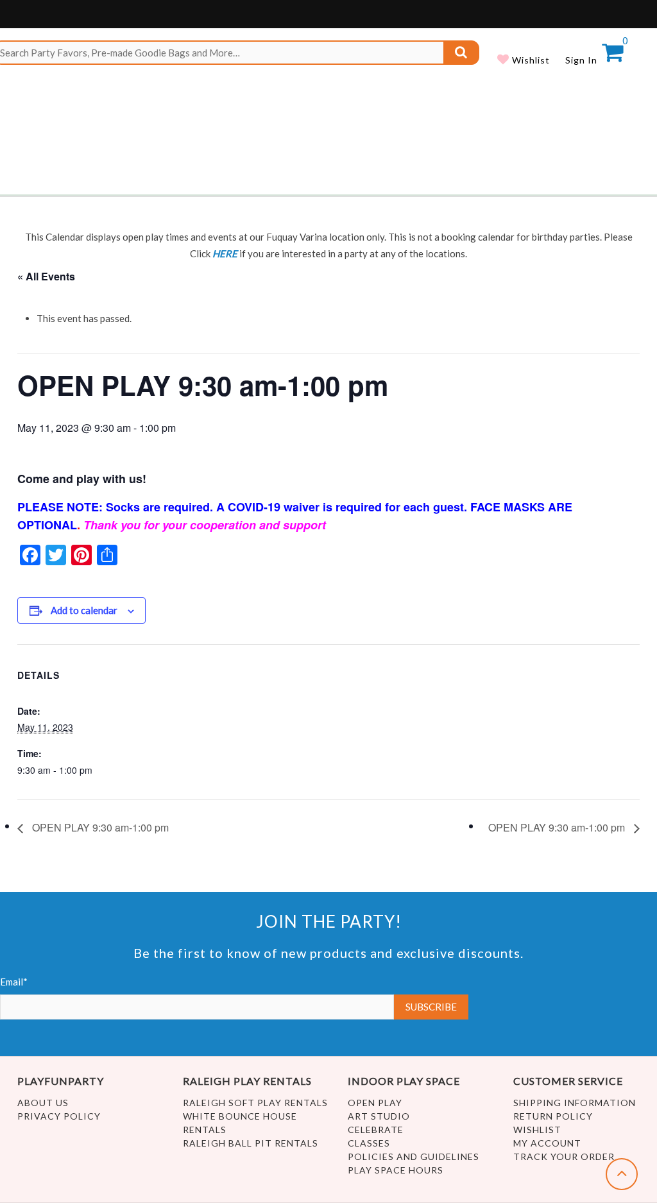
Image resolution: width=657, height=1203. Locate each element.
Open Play (375, 1102)
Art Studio (379, 1116)
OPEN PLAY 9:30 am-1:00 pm (99, 827)
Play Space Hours (395, 1170)
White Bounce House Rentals (240, 1123)
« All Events (46, 276)
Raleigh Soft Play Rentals (255, 1102)
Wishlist (529, 60)
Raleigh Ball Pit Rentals (250, 1143)
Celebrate (376, 1129)
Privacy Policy (59, 1116)
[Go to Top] (622, 1174)
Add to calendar (84, 610)
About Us (43, 1102)
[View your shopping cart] (612, 56)
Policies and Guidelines (413, 1156)
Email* (14, 981)
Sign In (581, 60)
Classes (369, 1143)
